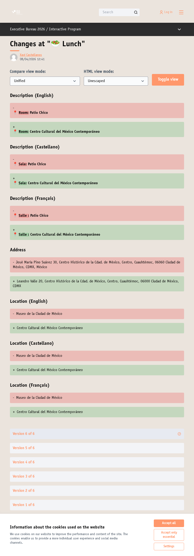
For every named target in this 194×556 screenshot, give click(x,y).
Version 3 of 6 (24, 476)
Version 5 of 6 (24, 448)
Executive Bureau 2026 (27, 29)
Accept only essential (169, 535)
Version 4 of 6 (24, 462)
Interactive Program (65, 29)
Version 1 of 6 (24, 505)
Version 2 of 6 (24, 491)
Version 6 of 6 (24, 434)
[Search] (136, 12)
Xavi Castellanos (31, 55)
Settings (168, 546)
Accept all (169, 523)
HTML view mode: (99, 72)
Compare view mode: (28, 72)
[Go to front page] (41, 12)
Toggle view (168, 80)
